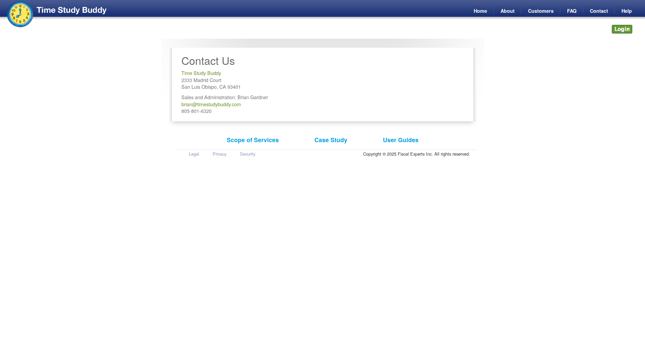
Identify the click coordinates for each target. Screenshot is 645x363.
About (508, 10)
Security (247, 154)
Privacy (219, 154)
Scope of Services (253, 139)
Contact (599, 10)
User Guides (401, 139)
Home (480, 10)
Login (621, 29)
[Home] (20, 14)
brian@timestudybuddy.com (211, 104)
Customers (541, 10)
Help (626, 10)
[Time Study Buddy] (71, 10)
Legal (194, 154)
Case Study (330, 139)
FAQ (571, 10)
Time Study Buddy (201, 72)
